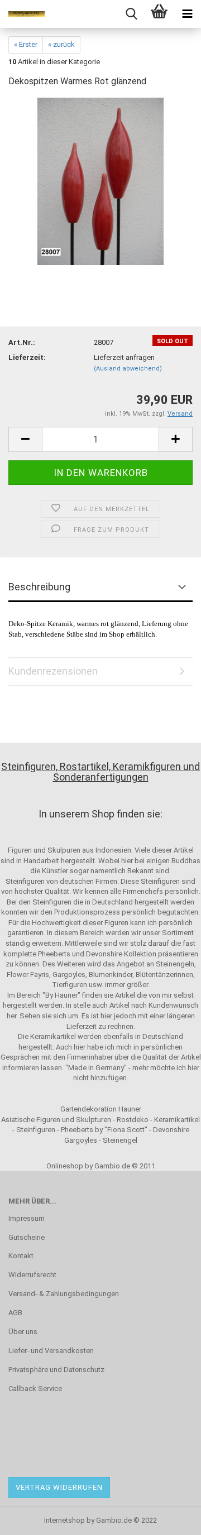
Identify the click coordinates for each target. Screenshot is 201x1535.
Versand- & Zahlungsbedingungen (63, 1293)
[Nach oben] (170, 1518)
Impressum (26, 1218)
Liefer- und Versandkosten (51, 1350)
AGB (15, 1312)
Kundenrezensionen (53, 671)
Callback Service (35, 1388)
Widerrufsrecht (32, 1275)
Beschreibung (39, 587)
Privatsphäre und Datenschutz (56, 1369)
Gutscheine (26, 1237)
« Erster (25, 44)
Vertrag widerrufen (59, 1487)
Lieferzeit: (27, 357)
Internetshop (64, 1520)
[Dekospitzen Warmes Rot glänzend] (100, 181)
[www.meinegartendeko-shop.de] (22, 14)
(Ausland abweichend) (128, 368)
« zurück (61, 44)
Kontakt (21, 1256)
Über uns (22, 1331)
